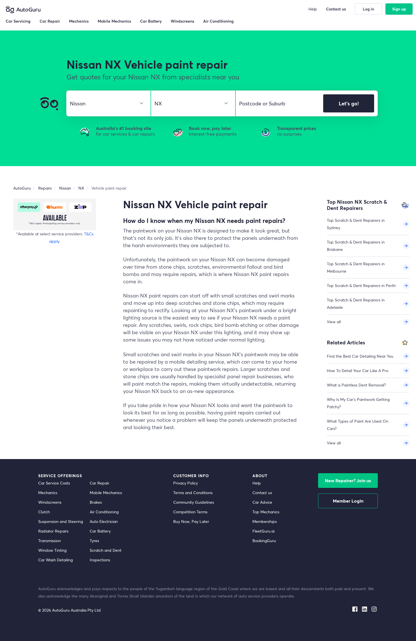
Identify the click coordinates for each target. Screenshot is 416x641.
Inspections (100, 559)
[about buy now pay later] (54, 214)
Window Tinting (52, 550)
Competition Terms (190, 511)
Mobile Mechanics (106, 492)
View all (334, 321)
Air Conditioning (104, 511)
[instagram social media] (374, 608)
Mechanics (47, 492)
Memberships (264, 521)
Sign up (399, 9)
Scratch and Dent (105, 550)
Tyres (94, 540)
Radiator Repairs (53, 531)
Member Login (348, 501)
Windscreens (49, 502)
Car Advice (262, 502)
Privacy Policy (185, 483)
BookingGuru (264, 540)
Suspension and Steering (60, 521)
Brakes (96, 502)
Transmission (49, 540)
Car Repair (99, 483)
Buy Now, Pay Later (191, 521)
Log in (368, 9)
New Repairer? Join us (348, 480)
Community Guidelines (193, 502)
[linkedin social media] (364, 608)
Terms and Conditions (193, 492)
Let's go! (349, 103)
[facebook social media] (355, 608)
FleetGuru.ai (263, 531)
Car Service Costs (54, 483)
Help (256, 483)
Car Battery (100, 531)
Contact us (262, 492)
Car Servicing (18, 21)
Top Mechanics (265, 511)
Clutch (44, 511)
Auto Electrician (104, 521)
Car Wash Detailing (55, 559)
